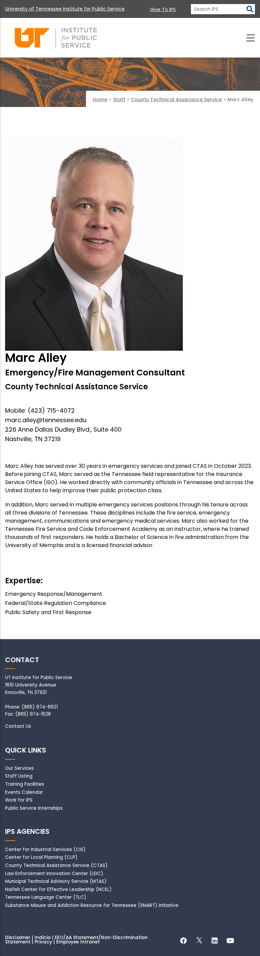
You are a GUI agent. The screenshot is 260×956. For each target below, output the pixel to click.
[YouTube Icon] (230, 941)
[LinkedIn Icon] (215, 941)
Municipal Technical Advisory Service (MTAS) (56, 881)
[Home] (56, 37)
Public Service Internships (34, 808)
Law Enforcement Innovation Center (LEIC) (54, 873)
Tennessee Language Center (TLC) (45, 897)
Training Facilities (24, 784)
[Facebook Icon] (183, 941)
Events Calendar (24, 792)
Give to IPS (163, 9)
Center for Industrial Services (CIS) (45, 849)
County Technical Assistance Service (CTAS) (56, 865)
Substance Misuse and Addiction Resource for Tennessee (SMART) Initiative (91, 905)
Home (100, 99)
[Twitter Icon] (199, 941)
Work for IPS (18, 800)
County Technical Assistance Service (176, 99)
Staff (119, 99)
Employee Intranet (78, 942)
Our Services (19, 768)
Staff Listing (18, 776)
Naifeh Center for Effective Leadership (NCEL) (58, 889)
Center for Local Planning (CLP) (41, 857)
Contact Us (18, 726)
